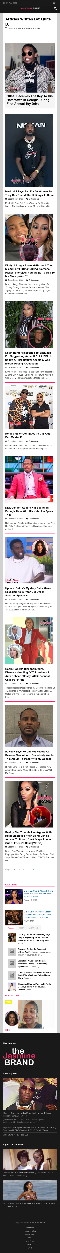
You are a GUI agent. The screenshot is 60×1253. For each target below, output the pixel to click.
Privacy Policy (30, 1230)
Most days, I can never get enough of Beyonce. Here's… (34, 952)
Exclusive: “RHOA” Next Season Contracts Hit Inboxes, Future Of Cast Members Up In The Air (37, 914)
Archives (30, 1241)
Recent (21, 927)
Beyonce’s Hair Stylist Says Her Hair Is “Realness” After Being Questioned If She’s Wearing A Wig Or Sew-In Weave (29, 1129)
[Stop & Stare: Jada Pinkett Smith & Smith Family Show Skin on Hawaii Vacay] (30, 1190)
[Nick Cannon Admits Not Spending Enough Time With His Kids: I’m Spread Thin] (29, 479)
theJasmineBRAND (36, 1222)
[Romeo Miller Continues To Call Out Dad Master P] (29, 407)
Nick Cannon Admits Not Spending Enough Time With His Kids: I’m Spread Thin (29, 511)
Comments (33, 927)
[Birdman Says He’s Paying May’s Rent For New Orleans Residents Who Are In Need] (30, 1094)
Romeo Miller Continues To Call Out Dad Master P (27, 435)
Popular (11, 927)
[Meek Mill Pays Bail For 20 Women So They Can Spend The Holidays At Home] (29, 150)
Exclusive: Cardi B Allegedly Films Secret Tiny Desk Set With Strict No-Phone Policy (38, 893)
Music (8, 1002)
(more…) (34, 939)
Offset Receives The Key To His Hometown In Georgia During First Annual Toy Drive (30, 100)
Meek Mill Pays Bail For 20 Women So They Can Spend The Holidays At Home (29, 193)
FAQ (30, 1237)
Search (30, 1244)
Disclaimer (29, 1227)
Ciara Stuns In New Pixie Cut (15, 1134)
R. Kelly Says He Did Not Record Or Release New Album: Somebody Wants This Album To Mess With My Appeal (29, 755)
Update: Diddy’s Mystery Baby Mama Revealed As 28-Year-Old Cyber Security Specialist (28, 591)
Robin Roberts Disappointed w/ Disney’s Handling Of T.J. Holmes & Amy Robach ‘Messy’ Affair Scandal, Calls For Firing (27, 674)
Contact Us (30, 1234)
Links (30, 1247)
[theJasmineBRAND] (30, 8)
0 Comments (34, 198)
